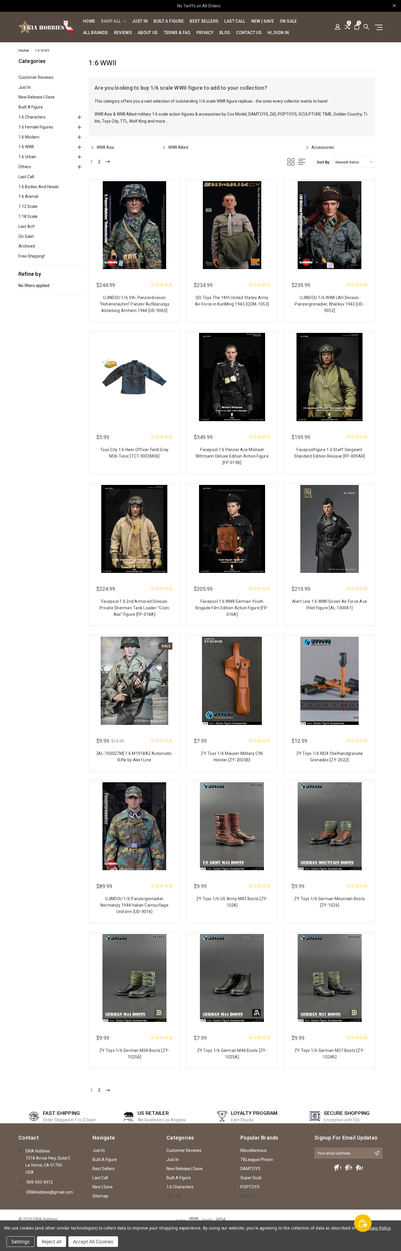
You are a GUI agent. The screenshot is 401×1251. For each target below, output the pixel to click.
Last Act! (26, 226)
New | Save (262, 21)
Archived (26, 246)
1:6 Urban (27, 156)
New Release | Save (36, 97)
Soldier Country (347, 114)
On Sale (288, 21)
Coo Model (237, 114)
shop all (111, 21)
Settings (20, 1241)
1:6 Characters (32, 117)
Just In (140, 21)
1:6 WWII (26, 146)
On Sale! (26, 236)
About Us (148, 33)
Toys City (110, 121)
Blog (224, 33)
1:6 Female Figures (35, 127)
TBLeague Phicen (256, 1159)
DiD (273, 114)
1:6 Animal (28, 196)
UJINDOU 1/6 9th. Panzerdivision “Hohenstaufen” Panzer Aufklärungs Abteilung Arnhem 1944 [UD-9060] (134, 304)
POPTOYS (287, 114)
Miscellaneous (253, 1150)
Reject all (51, 1241)
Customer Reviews (35, 77)
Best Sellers (204, 21)
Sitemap (100, 1196)
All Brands (95, 33)
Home (89, 21)
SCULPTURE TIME (315, 114)
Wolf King (137, 121)
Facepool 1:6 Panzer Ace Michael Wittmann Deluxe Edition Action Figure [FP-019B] (232, 456)
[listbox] (353, 162)
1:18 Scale (28, 216)
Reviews (123, 33)
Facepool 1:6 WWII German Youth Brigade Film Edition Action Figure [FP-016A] (232, 608)
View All (173, 1196)
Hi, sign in (278, 33)
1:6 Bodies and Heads (38, 186)
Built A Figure (169, 21)
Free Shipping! (31, 256)
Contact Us (249, 33)
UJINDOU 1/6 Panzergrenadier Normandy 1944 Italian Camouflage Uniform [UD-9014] (134, 905)
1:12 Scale (28, 206)
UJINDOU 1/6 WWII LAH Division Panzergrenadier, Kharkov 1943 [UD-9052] (329, 304)
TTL (123, 121)
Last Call (234, 21)
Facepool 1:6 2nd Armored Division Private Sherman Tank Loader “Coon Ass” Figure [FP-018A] (134, 608)
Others (24, 166)
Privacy (204, 33)
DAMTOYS (258, 114)
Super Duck (251, 1177)
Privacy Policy (377, 1228)
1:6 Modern (28, 137)
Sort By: (323, 162)
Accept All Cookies (93, 1241)
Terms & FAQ (177, 33)
